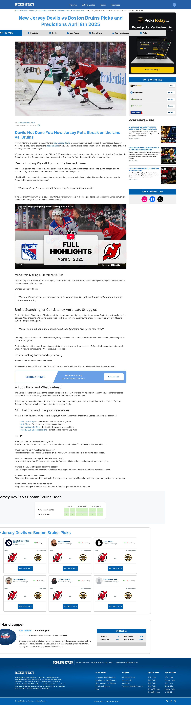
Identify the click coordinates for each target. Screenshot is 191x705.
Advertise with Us (128, 677)
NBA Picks (152, 686)
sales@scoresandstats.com (129, 662)
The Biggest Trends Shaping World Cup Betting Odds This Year (144, 149)
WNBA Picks (169, 692)
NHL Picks (25, 424)
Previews (73, 5)
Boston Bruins (53, 146)
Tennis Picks (169, 686)
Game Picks (97, 33)
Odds (54, 33)
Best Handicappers (103, 686)
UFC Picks (169, 677)
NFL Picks (152, 677)
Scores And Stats (24, 123)
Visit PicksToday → (152, 70)
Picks (145, 33)
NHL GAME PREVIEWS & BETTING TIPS (68, 11)
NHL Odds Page (27, 421)
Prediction (34, 33)
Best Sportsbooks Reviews (106, 677)
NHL (33, 123)
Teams (103, 5)
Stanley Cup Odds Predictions (33, 430)
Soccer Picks (170, 680)
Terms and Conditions (112, 701)
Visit (171, 86)
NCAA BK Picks (154, 692)
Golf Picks (169, 683)
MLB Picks (152, 680)
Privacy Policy (98, 701)
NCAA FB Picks (154, 689)
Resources (115, 5)
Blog (97, 689)
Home (17, 11)
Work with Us (126, 680)
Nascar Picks (170, 689)
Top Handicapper (122, 33)
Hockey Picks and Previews (41, 11)
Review (170, 92)
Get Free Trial (113, 377)
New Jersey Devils (61, 143)
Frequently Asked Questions (132, 686)
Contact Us (126, 683)
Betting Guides (88, 5)
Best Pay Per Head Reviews (106, 680)
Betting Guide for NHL (30, 427)
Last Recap (74, 33)
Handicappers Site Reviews (106, 683)
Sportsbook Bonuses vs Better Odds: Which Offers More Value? (143, 128)
